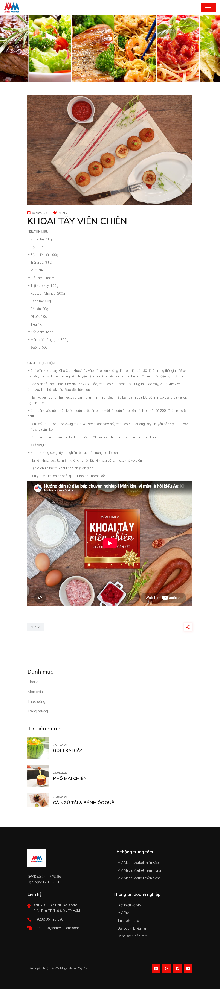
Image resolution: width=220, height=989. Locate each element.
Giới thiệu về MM (130, 905)
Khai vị (33, 682)
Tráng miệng (38, 711)
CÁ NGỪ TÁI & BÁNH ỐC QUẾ (83, 802)
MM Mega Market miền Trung (139, 870)
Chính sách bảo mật (132, 936)
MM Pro (123, 913)
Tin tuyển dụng (128, 921)
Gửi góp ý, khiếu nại (132, 928)
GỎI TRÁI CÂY (67, 750)
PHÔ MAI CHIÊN (70, 778)
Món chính (36, 691)
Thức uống (36, 701)
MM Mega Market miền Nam (139, 878)
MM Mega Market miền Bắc (138, 863)
